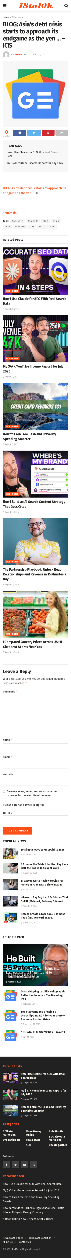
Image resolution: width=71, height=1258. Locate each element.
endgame (20, 226)
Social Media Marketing (57, 1138)
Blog (45, 221)
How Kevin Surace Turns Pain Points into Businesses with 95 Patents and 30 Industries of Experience (32, 972)
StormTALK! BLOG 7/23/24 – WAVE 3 (43, 1032)
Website (8, 774)
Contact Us (25, 1241)
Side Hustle (17, 17)
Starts (42, 226)
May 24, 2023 (28, 890)
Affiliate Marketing (9, 1133)
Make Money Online (33, 1133)
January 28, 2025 (30, 873)
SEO (28, 1145)
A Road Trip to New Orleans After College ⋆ (29, 1219)
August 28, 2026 (12, 309)
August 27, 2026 (11, 377)
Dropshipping (11, 1140)
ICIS (32, 226)
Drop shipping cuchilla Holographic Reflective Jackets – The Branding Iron (43, 995)
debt (7, 226)
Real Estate (33, 1140)
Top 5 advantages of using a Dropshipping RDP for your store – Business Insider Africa (43, 1015)
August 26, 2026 (12, 512)
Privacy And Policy (13, 1237)
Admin (18, 54)
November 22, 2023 (31, 1024)
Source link (10, 213)
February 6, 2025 (30, 1004)
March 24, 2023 (29, 854)
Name (7, 740)
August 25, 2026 (12, 652)
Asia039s (33, 221)
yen (52, 226)
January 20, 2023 (30, 923)
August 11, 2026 (14, 982)
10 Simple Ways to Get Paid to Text (42, 849)
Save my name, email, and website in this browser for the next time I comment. (32, 793)
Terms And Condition (40, 1237)
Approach (17, 221)
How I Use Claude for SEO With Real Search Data (32, 1184)
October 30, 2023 (37, 54)
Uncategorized (58, 1145)
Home (6, 17)
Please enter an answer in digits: (23, 805)
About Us (8, 1241)
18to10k (35, 5)
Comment (10, 691)
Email (7, 757)
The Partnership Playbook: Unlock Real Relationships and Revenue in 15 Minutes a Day (34, 574)
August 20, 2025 (30, 906)
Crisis (55, 221)
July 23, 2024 (28, 1037)
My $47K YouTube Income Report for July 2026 (35, 163)
